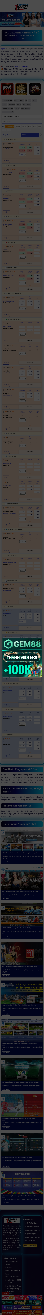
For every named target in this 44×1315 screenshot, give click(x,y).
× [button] (39, 640)
